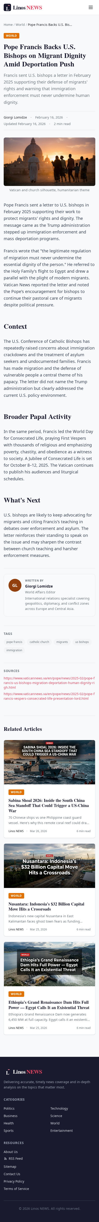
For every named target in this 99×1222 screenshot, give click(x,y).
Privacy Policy (14, 1181)
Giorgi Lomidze (39, 586)
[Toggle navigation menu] (90, 7)
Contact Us (12, 1174)
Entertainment (61, 1130)
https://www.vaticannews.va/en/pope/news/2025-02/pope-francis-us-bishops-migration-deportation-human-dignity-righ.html (49, 683)
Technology (59, 1108)
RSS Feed (16, 1158)
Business (10, 1116)
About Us (11, 1152)
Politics (9, 1108)
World (20, 24)
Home (8, 24)
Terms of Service (16, 1188)
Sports (9, 1130)
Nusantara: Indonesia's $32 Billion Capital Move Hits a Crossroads (46, 906)
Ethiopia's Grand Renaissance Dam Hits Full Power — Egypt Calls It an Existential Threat (49, 1004)
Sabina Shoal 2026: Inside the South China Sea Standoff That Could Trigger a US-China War (49, 805)
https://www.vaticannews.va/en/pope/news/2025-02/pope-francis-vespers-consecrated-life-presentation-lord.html (49, 696)
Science (56, 1116)
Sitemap (10, 1166)
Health (9, 1123)
